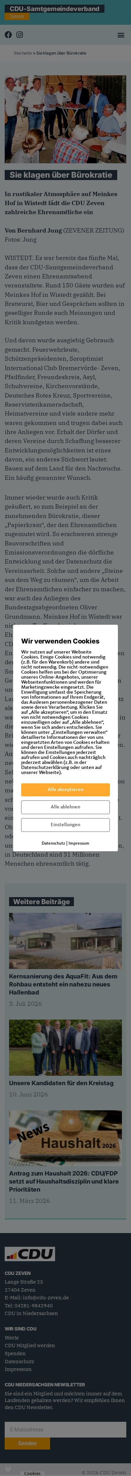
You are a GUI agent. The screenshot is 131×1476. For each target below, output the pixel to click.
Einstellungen (65, 825)
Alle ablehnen (65, 807)
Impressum (79, 843)
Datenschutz (53, 843)
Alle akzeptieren (65, 789)
